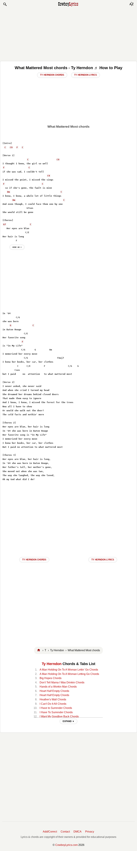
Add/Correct (50, 831)
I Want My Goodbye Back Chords (59, 716)
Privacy (89, 831)
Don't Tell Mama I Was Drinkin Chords (62, 682)
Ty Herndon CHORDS (34, 559)
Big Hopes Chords (50, 678)
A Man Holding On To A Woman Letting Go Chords (69, 674)
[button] (5, 4)
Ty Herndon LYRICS (102, 559)
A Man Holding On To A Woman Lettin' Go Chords (69, 669)
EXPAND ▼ (68, 721)
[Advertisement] (68, 33)
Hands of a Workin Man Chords (58, 686)
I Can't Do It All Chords (53, 703)
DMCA (78, 831)
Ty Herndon (51, 664)
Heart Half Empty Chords (54, 691)
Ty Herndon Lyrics (85, 75)
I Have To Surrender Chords (56, 712)
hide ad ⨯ (17, 247)
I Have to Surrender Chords (56, 708)
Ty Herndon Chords (52, 75)
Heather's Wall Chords (53, 699)
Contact (65, 831)
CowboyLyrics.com (66, 845)
